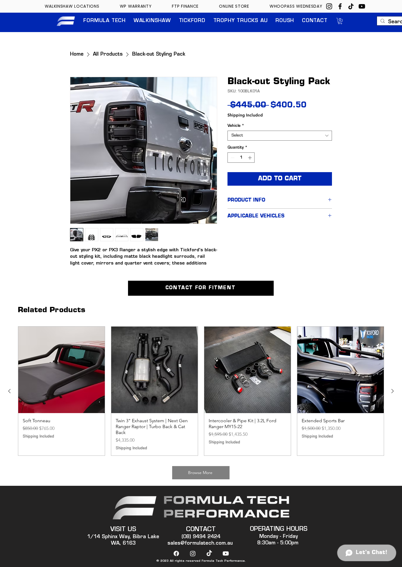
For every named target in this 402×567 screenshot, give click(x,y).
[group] (201, 391)
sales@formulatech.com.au (200, 543)
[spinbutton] (241, 158)
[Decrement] (231, 158)
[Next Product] (392, 391)
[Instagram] (329, 6)
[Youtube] (225, 553)
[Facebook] (340, 6)
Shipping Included (245, 115)
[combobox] (279, 136)
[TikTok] (351, 6)
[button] (104, 21)
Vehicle (235, 126)
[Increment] (250, 158)
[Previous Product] (9, 391)
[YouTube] (362, 6)
